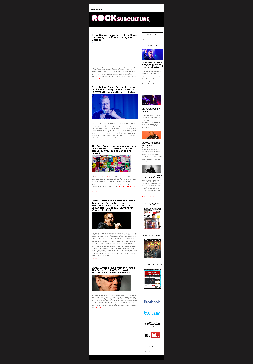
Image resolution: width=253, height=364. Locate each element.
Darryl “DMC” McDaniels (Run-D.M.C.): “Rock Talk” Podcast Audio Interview (151, 143)
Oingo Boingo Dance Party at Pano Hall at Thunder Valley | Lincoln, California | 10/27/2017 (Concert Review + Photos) (114, 89)
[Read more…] (102, 78)
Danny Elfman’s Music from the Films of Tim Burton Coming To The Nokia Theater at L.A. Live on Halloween (114, 270)
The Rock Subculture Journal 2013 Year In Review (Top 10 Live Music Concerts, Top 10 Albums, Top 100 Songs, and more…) (114, 150)
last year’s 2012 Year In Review (102, 176)
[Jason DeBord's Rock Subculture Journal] (120, 16)
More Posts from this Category (149, 196)
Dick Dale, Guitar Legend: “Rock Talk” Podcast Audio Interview (152, 176)
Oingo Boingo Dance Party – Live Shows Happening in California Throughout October (114, 37)
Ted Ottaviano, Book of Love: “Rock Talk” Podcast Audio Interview (151, 109)
